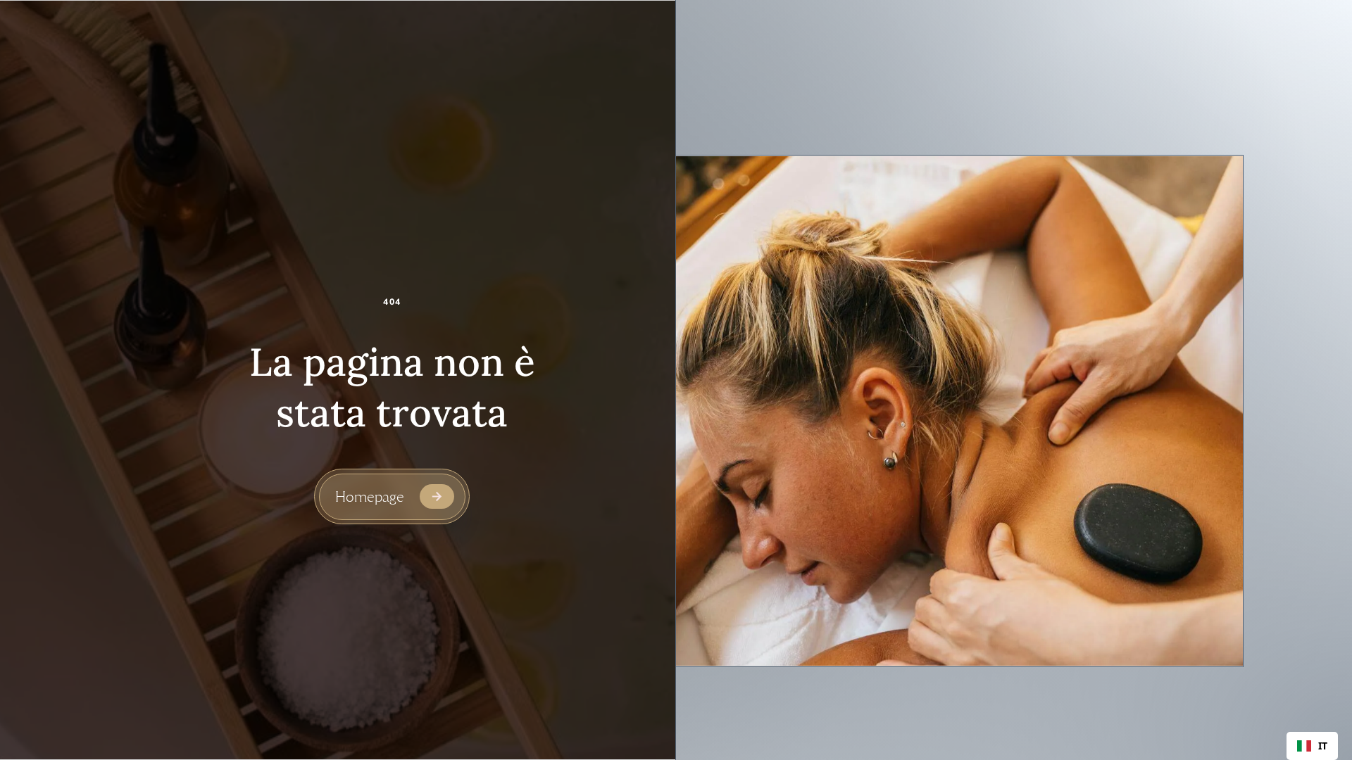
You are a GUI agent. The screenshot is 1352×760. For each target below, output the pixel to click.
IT (1322, 746)
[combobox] (1312, 746)
